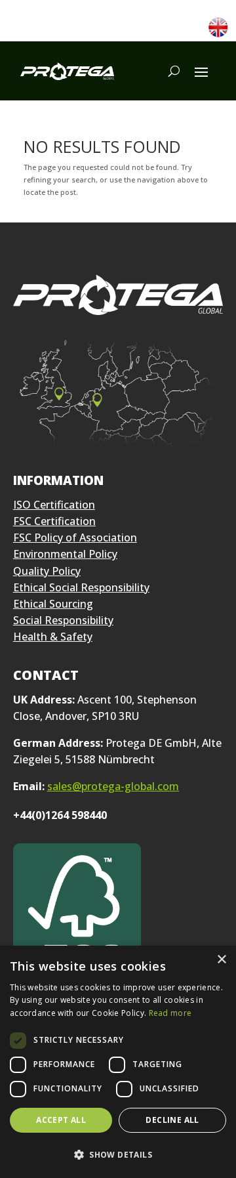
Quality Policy (47, 571)
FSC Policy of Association (75, 537)
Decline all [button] (172, 1119)
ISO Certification (54, 504)
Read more (170, 1013)
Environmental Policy (65, 554)
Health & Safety (52, 636)
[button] (118, 1154)
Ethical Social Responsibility (81, 587)
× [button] (221, 960)
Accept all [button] (61, 1119)
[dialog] (118, 1062)
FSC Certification (54, 521)
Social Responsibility (63, 620)
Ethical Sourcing (53, 604)
